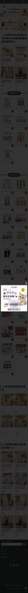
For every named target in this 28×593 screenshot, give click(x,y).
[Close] (26, 283)
